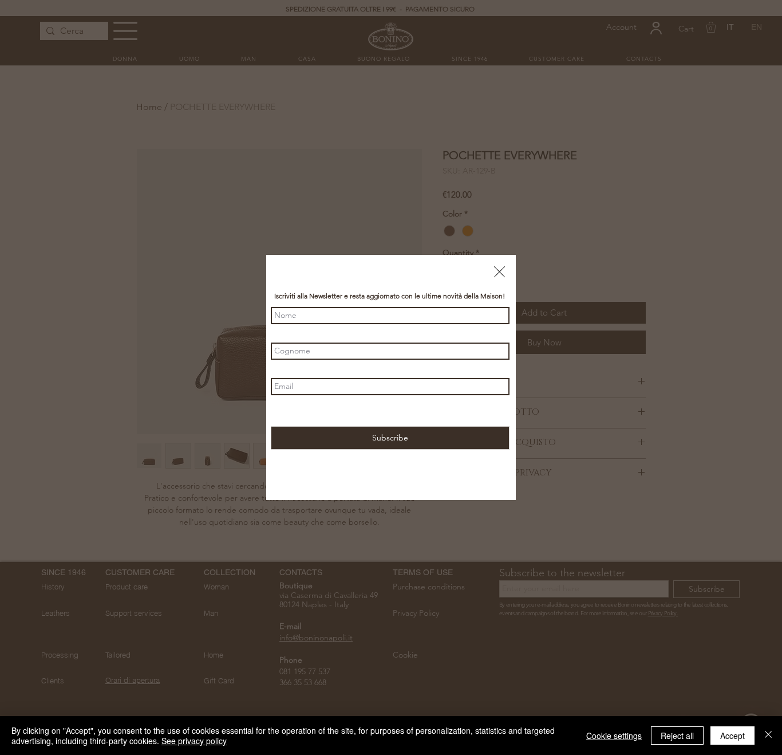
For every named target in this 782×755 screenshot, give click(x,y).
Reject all (677, 735)
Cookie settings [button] (614, 735)
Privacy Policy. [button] (435, 411)
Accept (732, 735)
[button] (499, 271)
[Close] (768, 735)
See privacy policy (194, 740)
